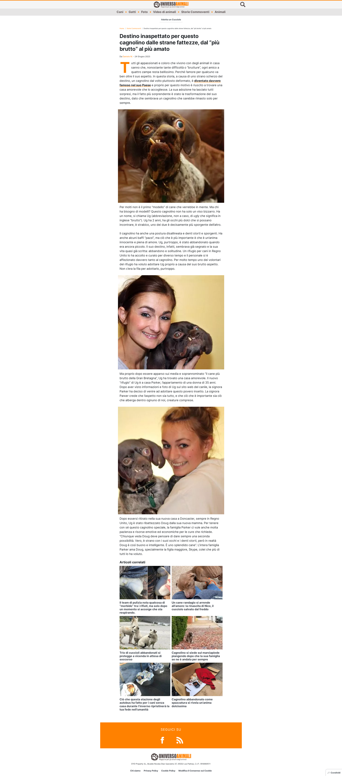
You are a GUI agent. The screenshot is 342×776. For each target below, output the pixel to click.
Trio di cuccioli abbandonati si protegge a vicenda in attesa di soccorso (141, 656)
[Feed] (179, 740)
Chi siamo (135, 770)
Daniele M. (128, 56)
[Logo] (171, 4)
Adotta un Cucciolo (171, 19)
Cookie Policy (168, 770)
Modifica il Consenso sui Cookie (195, 770)
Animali (220, 12)
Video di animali (164, 12)
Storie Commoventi (195, 12)
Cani (120, 12)
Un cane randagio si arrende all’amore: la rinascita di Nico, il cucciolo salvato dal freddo (193, 606)
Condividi (335, 772)
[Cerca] (243, 4)
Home (122, 28)
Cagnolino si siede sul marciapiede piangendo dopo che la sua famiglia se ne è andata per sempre (196, 656)
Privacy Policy (151, 770)
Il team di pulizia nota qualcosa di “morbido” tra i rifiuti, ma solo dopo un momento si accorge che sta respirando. (143, 607)
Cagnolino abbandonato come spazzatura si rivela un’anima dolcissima (192, 703)
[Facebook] (162, 740)
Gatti (132, 12)
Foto (144, 12)
